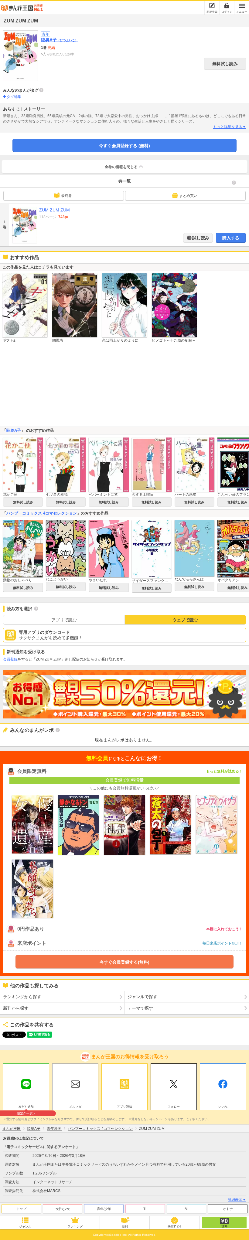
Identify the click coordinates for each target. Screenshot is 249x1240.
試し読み (200, 237)
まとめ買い (188, 196)
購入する (230, 237)
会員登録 (10, 659)
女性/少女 (63, 1209)
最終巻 (66, 196)
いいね (222, 1106)
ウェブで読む (185, 619)
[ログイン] (227, 5)
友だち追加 (26, 1107)
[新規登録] (212, 5)
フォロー (174, 1106)
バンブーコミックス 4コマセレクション (41, 513)
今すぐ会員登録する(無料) (124, 962)
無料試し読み (225, 63)
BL (187, 1209)
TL (145, 1209)
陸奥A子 (59, 39)
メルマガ (75, 1106)
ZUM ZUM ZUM (54, 210)
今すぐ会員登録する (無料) (124, 145)
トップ (21, 1209)
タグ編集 (14, 97)
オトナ (228, 1209)
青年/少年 (104, 1209)
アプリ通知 (124, 1106)
